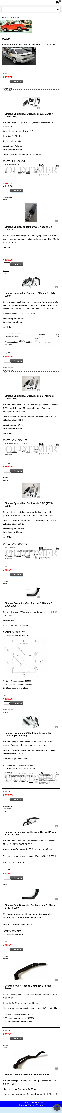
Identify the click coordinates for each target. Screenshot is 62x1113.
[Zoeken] (58, 9)
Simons (6, 271)
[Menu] (3, 3)
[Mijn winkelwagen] (57, 2)
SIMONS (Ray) (8, 88)
